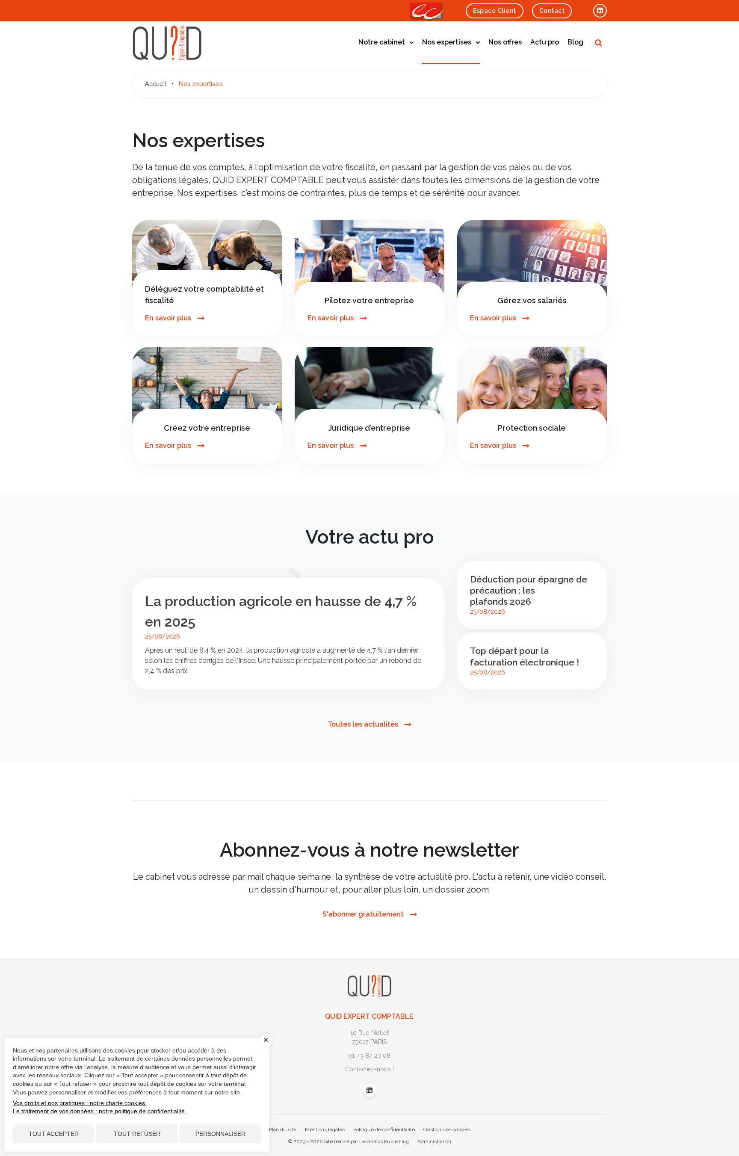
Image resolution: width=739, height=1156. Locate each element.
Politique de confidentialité (384, 1129)
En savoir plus (168, 318)
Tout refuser (137, 1133)
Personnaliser (220, 1133)
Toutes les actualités (363, 724)
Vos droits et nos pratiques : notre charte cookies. (80, 1103)
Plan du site (282, 1129)
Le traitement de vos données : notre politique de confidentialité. (99, 1111)
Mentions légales (325, 1129)
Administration (434, 1141)
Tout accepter (54, 1133)
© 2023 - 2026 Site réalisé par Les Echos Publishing (348, 1141)
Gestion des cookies (446, 1129)
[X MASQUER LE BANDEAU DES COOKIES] (266, 1040)
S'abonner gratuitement (363, 914)
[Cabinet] (369, 980)
